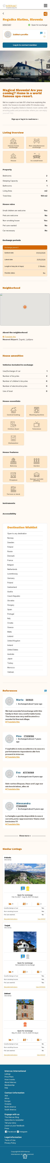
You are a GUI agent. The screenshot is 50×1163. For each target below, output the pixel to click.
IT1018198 (29, 736)
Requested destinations (10, 919)
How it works (10, 1079)
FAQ (6, 1088)
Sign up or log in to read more (24, 119)
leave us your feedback (14, 1126)
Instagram (23, 1132)
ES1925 (29, 700)
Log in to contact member (25, 45)
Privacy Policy (10, 1143)
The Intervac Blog (12, 1117)
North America (10, 1107)
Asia (6, 1096)
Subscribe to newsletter (14, 1120)
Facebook (12, 1132)
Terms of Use (10, 1140)
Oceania (8, 1104)
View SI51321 (41, 919)
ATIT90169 (28, 772)
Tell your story (10, 1123)
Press (7, 1128)
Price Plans (9, 1077)
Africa (7, 1098)
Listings (7, 1074)
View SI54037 (41, 1055)
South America (10, 1110)
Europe (7, 1101)
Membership (10, 1085)
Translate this (10, 337)
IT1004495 (21, 806)
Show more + (25, 836)
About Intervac (10, 1082)
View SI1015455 (40, 987)
